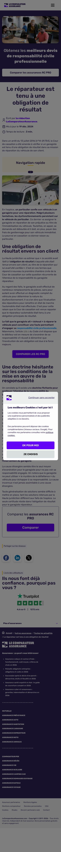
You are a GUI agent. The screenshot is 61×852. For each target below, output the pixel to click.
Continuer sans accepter (39, 398)
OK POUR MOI (30, 445)
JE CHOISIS (30, 454)
